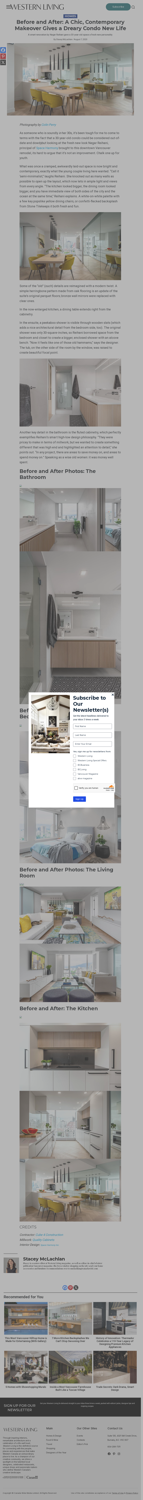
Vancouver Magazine (88, 774)
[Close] (112, 694)
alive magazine (85, 778)
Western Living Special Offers (92, 760)
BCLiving (82, 769)
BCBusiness (83, 765)
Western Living (85, 756)
